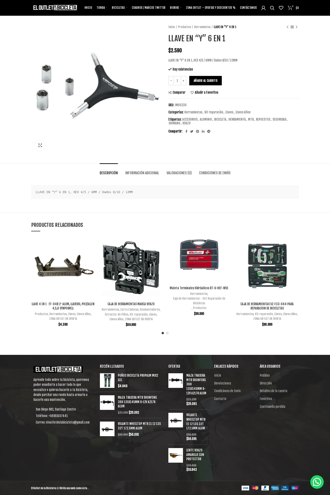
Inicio (171, 27)
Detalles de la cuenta (273, 391)
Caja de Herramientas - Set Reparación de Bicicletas (199, 301)
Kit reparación (214, 112)
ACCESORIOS (190, 119)
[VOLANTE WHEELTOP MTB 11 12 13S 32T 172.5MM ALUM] (107, 429)
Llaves (229, 112)
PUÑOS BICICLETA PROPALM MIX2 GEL (138, 377)
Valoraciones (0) (179, 173)
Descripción (109, 173)
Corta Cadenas (129, 309)
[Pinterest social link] (197, 131)
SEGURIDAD (279, 119)
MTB (251, 119)
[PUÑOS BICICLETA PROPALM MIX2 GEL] (107, 380)
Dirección (266, 383)
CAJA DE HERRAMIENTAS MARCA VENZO (131, 304)
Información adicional (142, 173)
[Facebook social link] (186, 131)
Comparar (179, 92)
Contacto (220, 399)
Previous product (287, 27)
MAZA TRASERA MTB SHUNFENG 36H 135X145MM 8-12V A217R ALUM (137, 402)
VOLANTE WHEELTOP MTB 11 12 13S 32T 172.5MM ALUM (139, 426)
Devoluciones (222, 383)
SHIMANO (174, 123)
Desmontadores (150, 309)
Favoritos (266, 399)
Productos (184, 27)
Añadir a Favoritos (206, 92)
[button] (317, 482)
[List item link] (62, 415)
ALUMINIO (206, 119)
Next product (296, 27)
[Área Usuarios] (263, 7)
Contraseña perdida (272, 407)
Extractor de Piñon (116, 314)
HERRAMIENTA (237, 119)
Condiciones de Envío (215, 173)
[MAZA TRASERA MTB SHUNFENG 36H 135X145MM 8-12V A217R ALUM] (107, 405)
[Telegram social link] (209, 131)
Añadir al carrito (205, 80)
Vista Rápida (91, 253)
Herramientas (202, 27)
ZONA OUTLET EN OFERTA (63, 318)
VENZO (187, 123)
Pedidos (265, 375)
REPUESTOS (263, 119)
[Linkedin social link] (203, 131)
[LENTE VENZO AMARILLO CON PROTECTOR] (175, 460)
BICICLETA (220, 119)
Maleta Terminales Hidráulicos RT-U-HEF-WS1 (199, 288)
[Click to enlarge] (40, 145)
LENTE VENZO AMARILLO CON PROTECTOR (195, 454)
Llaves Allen (243, 112)
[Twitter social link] (192, 131)
